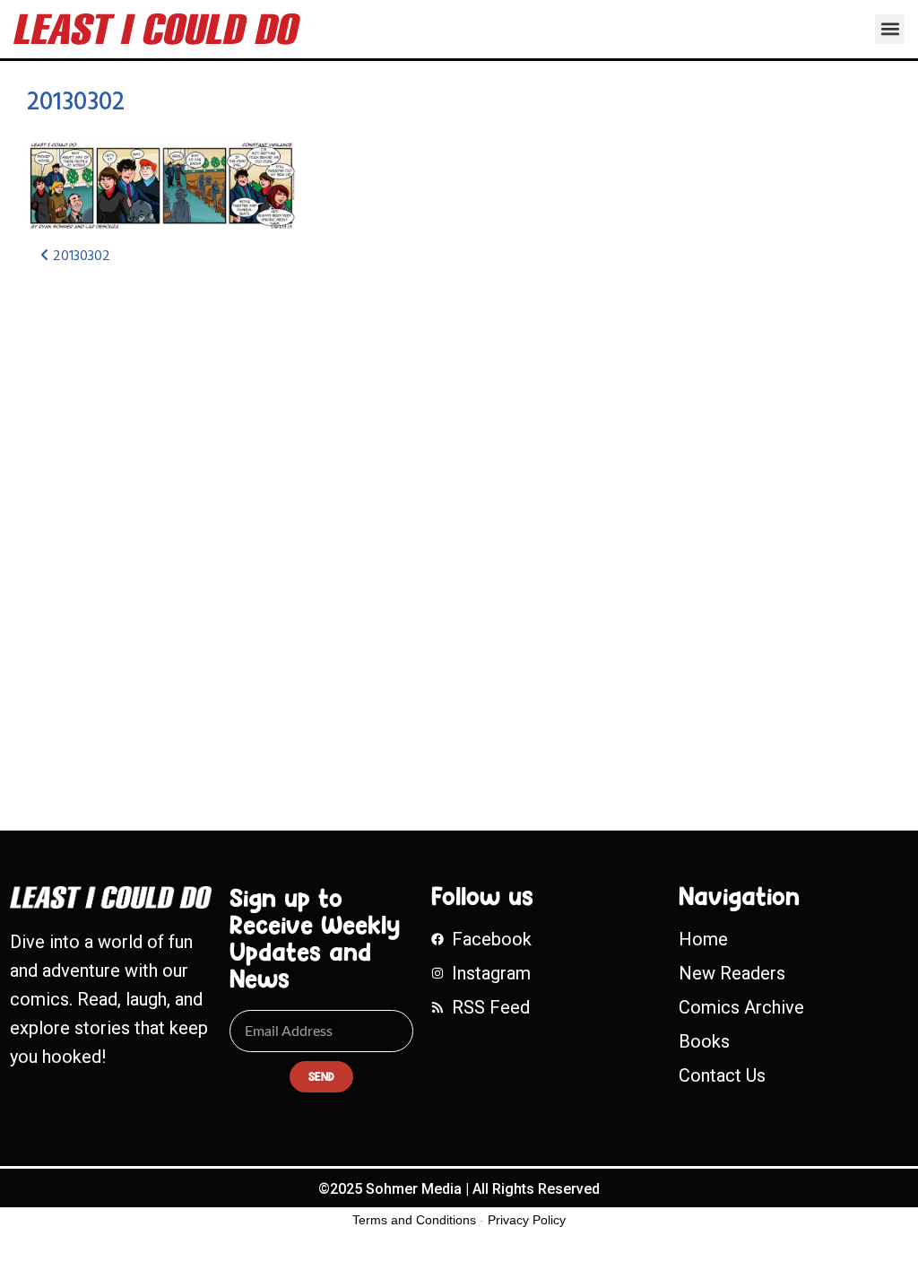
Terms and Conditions (414, 1220)
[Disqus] (301, 518)
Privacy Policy (527, 1220)
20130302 (76, 103)
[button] (890, 29)
